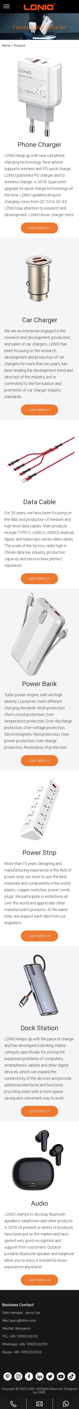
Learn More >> (39, 228)
